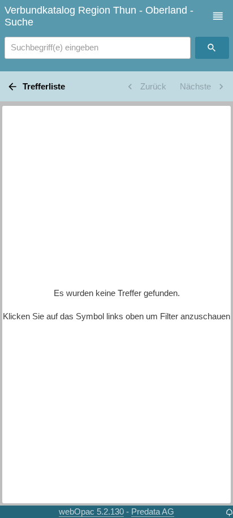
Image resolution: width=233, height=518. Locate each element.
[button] (218, 16)
